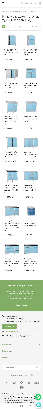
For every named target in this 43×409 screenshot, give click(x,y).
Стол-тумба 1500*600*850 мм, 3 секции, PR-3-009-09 (31, 187)
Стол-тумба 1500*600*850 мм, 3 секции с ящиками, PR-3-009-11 (31, 262)
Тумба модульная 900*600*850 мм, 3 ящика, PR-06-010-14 (11, 120)
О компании (6, 344)
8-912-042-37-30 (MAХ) (14, 319)
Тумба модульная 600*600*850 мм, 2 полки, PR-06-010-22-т (30, 224)
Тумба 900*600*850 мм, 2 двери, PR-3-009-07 (11, 154)
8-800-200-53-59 (11, 316)
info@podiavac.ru (12, 331)
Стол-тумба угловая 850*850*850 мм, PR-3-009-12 (11, 85)
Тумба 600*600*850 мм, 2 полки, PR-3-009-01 (11, 52)
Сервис (5, 357)
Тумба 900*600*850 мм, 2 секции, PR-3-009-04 (31, 85)
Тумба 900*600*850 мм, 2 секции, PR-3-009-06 (31, 118)
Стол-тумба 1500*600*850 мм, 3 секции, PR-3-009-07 (31, 154)
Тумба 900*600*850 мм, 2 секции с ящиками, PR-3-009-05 (11, 188)
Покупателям (7, 351)
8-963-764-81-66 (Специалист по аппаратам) (23, 321)
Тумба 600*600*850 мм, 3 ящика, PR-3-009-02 (31, 52)
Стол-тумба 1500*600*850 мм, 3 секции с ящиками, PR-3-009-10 (11, 262)
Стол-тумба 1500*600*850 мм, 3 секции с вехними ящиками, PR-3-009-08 (11, 225)
